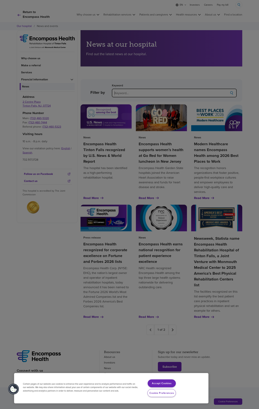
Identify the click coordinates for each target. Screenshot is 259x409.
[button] (13, 389)
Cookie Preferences (161, 393)
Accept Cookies (161, 383)
